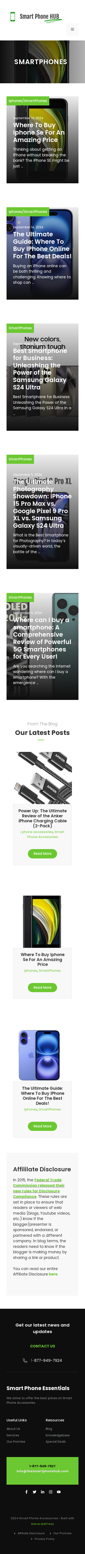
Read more (42, 853)
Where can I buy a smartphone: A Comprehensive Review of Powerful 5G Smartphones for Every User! (42, 638)
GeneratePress (42, 1524)
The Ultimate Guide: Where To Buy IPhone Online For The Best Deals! (42, 245)
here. (53, 1274)
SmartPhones (35, 100)
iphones (15, 100)
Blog (49, 1429)
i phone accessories (36, 832)
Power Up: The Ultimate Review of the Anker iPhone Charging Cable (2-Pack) (43, 818)
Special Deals (56, 1441)
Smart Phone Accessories (46, 834)
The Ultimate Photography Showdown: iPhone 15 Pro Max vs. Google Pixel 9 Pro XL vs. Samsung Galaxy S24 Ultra (42, 503)
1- (32, 1360)
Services (13, 1435)
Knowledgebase (58, 1435)
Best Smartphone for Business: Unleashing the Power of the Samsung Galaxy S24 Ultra (40, 369)
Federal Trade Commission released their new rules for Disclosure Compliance (39, 1188)
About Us (13, 1429)
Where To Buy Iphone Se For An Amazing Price (39, 132)
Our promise (16, 1441)
